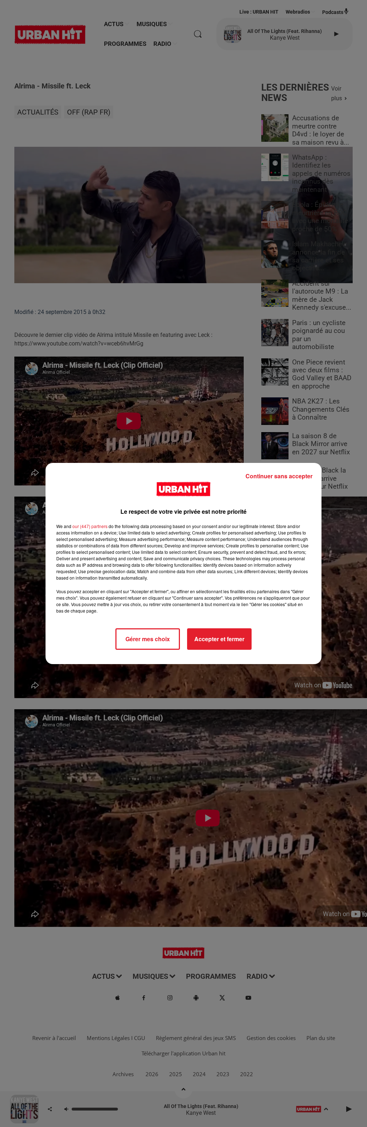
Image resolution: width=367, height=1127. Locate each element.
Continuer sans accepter (279, 476)
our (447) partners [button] (90, 526)
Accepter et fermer (219, 639)
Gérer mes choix (147, 639)
